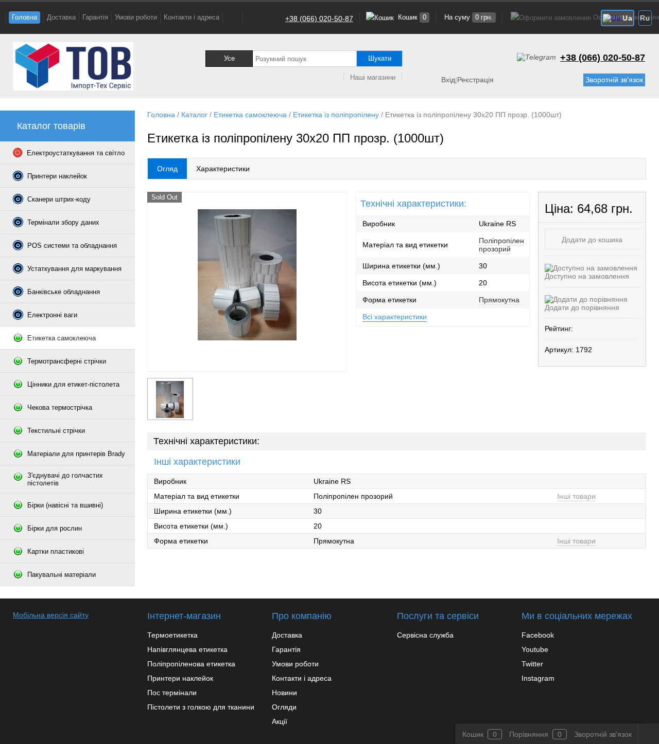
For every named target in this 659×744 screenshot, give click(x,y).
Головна (24, 17)
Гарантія (95, 17)
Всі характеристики (394, 317)
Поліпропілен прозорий (501, 245)
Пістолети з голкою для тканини (200, 707)
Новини (284, 692)
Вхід (448, 80)
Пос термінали (172, 692)
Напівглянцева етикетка (187, 649)
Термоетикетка (172, 635)
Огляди (284, 707)
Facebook (538, 635)
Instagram (538, 678)
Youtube (535, 649)
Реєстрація (475, 80)
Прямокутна (499, 300)
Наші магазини (372, 77)
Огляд (167, 169)
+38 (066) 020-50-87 (319, 18)
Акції (279, 721)
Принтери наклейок (180, 678)
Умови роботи (136, 17)
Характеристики (223, 169)
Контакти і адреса (191, 17)
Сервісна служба (425, 635)
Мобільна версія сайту (51, 615)
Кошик (411, 17)
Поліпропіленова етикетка (191, 664)
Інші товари (576, 496)
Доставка (61, 17)
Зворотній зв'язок (614, 80)
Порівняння (528, 734)
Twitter (532, 664)
